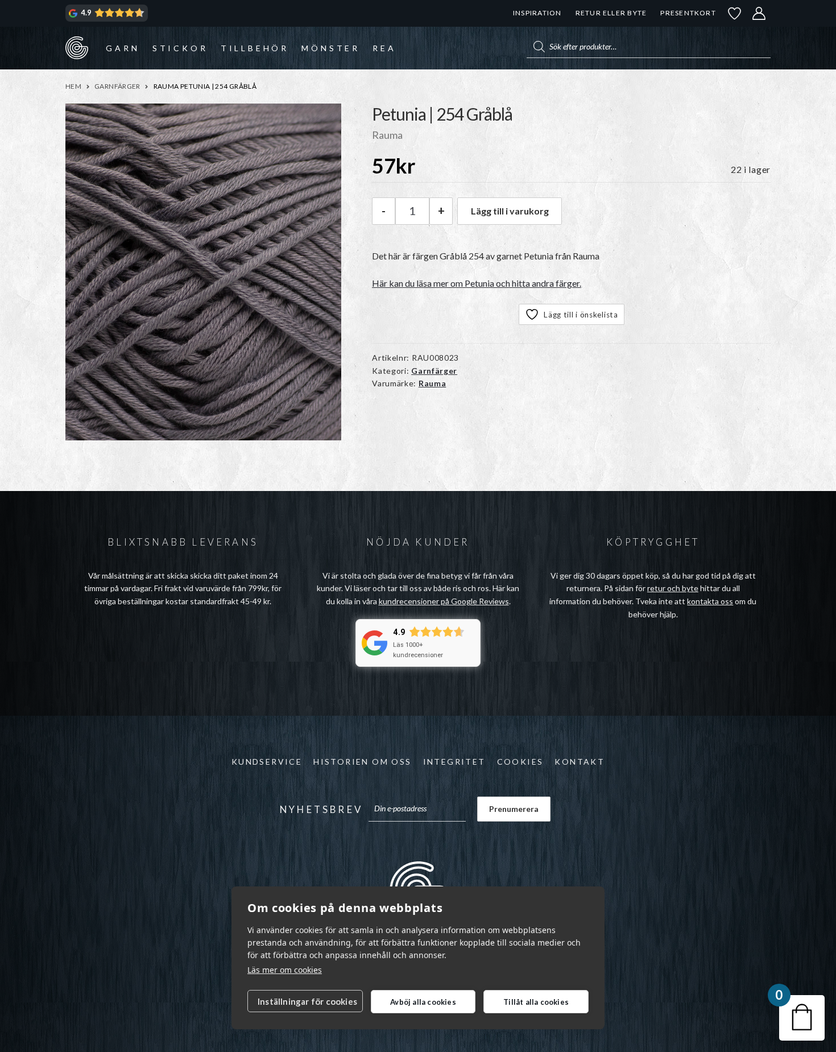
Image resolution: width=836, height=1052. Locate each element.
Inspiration (537, 13)
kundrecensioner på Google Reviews (444, 601)
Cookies (520, 761)
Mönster (330, 48)
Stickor (180, 48)
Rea (384, 48)
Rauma (432, 383)
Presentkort (687, 13)
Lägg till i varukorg (510, 210)
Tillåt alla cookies (536, 1001)
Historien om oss (362, 761)
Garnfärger (117, 86)
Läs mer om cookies (284, 969)
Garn (122, 48)
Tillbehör (255, 48)
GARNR (76, 47)
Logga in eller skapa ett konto (759, 13)
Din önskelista (734, 13)
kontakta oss (710, 601)
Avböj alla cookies (423, 1001)
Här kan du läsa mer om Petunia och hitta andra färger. (476, 283)
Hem (73, 86)
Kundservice (266, 761)
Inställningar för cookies (307, 1001)
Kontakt (579, 761)
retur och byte (672, 588)
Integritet (454, 761)
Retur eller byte (611, 13)
